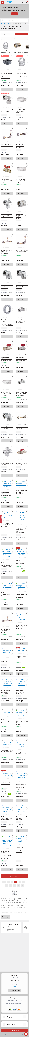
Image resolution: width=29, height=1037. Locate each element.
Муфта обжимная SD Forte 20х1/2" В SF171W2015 (7, 661)
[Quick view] (12, 56)
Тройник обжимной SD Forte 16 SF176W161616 (6, 631)
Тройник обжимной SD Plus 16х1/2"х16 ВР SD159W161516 (21, 596)
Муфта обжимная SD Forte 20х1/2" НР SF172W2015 (21, 818)
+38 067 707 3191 (15, 983)
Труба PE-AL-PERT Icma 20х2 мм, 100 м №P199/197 (6, 394)
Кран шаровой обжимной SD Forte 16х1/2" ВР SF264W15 (21, 359)
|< (4, 882)
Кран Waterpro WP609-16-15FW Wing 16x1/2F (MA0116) (21, 562)
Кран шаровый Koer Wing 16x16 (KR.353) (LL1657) (6, 181)
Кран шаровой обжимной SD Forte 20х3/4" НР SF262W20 (7, 359)
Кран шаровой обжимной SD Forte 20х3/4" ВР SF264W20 (7, 494)
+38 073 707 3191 (15, 984)
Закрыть (14, 14)
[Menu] (2, 2)
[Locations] (18, 2)
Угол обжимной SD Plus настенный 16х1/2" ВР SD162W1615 (7, 215)
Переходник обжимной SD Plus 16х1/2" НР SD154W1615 (21, 753)
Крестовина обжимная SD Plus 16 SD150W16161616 (7, 463)
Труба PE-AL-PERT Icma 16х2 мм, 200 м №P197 (21, 111)
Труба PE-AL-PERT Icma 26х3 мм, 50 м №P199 (6, 594)
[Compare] (12, 62)
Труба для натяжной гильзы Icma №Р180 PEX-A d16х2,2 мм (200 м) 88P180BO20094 (21, 529)
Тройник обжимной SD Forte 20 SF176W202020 (6, 252)
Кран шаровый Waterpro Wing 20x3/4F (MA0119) (5, 782)
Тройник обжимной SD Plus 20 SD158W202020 (21, 492)
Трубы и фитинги (7, 23)
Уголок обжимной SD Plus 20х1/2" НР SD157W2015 (22, 723)
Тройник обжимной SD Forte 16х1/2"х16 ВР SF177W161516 (7, 692)
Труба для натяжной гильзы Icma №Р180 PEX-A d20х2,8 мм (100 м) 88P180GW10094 (7, 75)
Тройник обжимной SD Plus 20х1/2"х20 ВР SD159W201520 (21, 321)
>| (22, 885)
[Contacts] (22, 2)
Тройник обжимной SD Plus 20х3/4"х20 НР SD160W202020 (22, 394)
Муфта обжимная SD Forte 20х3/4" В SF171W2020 (21, 692)
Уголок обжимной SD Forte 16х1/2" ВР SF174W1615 (7, 525)
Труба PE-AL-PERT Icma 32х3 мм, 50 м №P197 (6, 721)
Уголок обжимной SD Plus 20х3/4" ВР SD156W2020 (7, 286)
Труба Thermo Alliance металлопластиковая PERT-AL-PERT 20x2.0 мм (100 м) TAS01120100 (7, 322)
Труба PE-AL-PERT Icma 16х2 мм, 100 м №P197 (21, 181)
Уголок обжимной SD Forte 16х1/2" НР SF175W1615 (22, 428)
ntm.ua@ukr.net (14, 1006)
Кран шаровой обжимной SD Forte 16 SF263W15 (21, 463)
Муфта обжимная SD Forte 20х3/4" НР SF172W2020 (21, 146)
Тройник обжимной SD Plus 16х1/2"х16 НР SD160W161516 (6, 818)
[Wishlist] (12, 59)
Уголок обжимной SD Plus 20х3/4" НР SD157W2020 (22, 286)
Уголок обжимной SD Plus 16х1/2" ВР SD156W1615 (22, 627)
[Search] (2, 20)
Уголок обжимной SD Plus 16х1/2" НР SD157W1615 (7, 428)
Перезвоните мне (14, 986)
